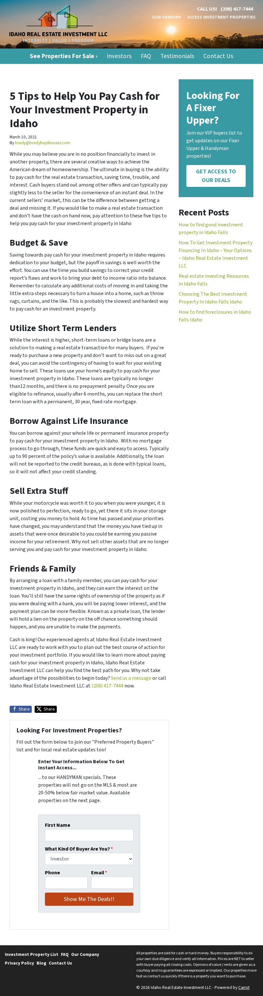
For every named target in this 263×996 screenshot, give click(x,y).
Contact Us (218, 56)
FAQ (146, 56)
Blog (41, 963)
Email (99, 872)
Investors (119, 56)
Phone (52, 872)
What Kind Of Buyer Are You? (79, 848)
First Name (57, 825)
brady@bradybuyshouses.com (42, 143)
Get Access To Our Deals (216, 176)
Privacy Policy (19, 963)
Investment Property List (31, 954)
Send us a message (131, 678)
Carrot (244, 987)
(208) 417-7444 (237, 9)
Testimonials (177, 56)
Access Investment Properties (221, 17)
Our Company (166, 17)
